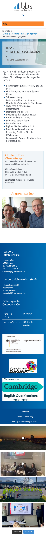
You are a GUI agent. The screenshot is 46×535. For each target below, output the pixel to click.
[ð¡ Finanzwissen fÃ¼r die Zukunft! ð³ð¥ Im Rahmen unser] (23, 515)
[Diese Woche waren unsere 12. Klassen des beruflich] (23, 464)
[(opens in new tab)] (23, 390)
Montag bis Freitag (8, 315)
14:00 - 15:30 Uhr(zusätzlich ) (27, 323)
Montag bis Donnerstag (12, 322)
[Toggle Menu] (40, 24)
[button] (23, 15)
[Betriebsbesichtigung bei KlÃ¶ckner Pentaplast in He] (23, 489)
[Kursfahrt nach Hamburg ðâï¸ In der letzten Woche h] (23, 438)
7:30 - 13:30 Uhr (27, 314)
